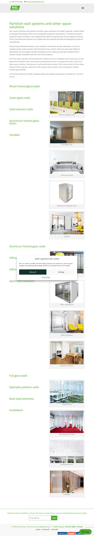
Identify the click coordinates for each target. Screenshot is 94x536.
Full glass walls (18, 375)
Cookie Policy (46, 277)
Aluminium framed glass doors (24, 122)
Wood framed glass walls (24, 86)
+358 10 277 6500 (16, 2)
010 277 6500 (70, 527)
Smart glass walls (19, 98)
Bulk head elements (21, 399)
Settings (61, 272)
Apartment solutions (22, 281)
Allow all (32, 272)
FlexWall (14, 135)
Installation (16, 410)
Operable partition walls (24, 387)
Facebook (46, 529)
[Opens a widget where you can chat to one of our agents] (85, 532)
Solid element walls (21, 109)
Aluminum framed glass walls (27, 246)
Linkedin (54, 529)
